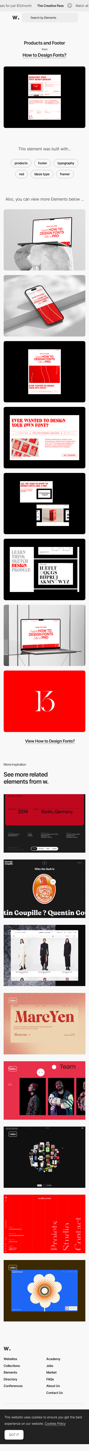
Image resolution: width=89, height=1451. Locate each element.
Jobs (49, 1366)
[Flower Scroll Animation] (44, 1290)
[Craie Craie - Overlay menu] (44, 1224)
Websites (10, 1359)
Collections (12, 1366)
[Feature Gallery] (44, 569)
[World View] (44, 1157)
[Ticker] (44, 437)
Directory (10, 1379)
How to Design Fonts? (44, 55)
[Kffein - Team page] (44, 1090)
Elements (10, 1372)
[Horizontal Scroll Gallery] (44, 503)
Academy (53, 1359)
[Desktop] (44, 240)
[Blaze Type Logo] (44, 701)
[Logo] (44, 1023)
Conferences (13, 1386)
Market (51, 1372)
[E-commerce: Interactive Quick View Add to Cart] (44, 955)
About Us (53, 1386)
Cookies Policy (55, 1423)
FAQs (50, 1379)
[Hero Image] (44, 372)
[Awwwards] (15, 17)
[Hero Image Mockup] (44, 635)
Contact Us (54, 1393)
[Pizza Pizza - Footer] (44, 823)
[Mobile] (44, 306)
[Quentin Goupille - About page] (44, 888)
